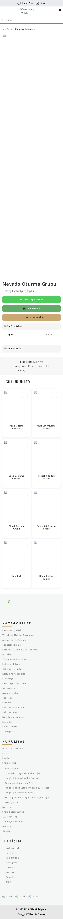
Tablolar (7, 698)
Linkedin (10, 867)
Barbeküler (8, 702)
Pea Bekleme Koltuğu (16, 427)
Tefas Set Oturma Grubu (46, 527)
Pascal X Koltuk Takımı (46, 477)
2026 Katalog (10, 817)
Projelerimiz (9, 763)
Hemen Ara (33, 308)
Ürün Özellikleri (13, 326)
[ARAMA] (59, 20)
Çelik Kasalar (9, 712)
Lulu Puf (16, 576)
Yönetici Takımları (12, 645)
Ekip (4, 753)
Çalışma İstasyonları (14, 707)
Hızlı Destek (13, 848)
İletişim (6, 831)
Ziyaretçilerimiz (11, 802)
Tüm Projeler (12, 768)
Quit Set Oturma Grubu (46, 427)
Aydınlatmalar (10, 693)
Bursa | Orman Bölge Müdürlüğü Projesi (27, 797)
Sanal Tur (27, 3)
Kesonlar (7, 722)
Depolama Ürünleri (13, 717)
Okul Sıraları (9, 726)
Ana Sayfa (7, 29)
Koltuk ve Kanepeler (25, 29)
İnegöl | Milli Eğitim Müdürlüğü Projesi (27, 788)
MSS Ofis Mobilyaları (35, 909)
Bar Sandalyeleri (11, 630)
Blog (43, 3)
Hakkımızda (9, 826)
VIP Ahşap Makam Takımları (18, 635)
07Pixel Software (36, 914)
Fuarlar (6, 758)
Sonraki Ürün (59, 29)
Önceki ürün (52, 29)
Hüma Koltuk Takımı (46, 577)
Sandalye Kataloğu (13, 821)
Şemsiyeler (8, 731)
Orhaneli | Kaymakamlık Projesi (23, 773)
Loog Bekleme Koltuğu (16, 477)
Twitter (10, 872)
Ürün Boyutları (12, 348)
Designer (7, 807)
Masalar (6, 654)
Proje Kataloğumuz (13, 812)
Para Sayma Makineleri (15, 683)
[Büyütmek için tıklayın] (8, 271)
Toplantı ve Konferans (15, 659)
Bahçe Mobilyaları (12, 664)
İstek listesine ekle (33, 317)
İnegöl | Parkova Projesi (19, 792)
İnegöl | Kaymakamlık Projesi (22, 778)
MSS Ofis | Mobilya (13, 748)
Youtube (10, 877)
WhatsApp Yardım (33, 299)
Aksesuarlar (9, 688)
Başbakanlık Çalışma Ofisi (19, 783)
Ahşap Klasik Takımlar (15, 640)
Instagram (11, 862)
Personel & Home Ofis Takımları (20, 650)
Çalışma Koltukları (12, 669)
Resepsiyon (8, 678)
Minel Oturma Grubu (16, 527)
